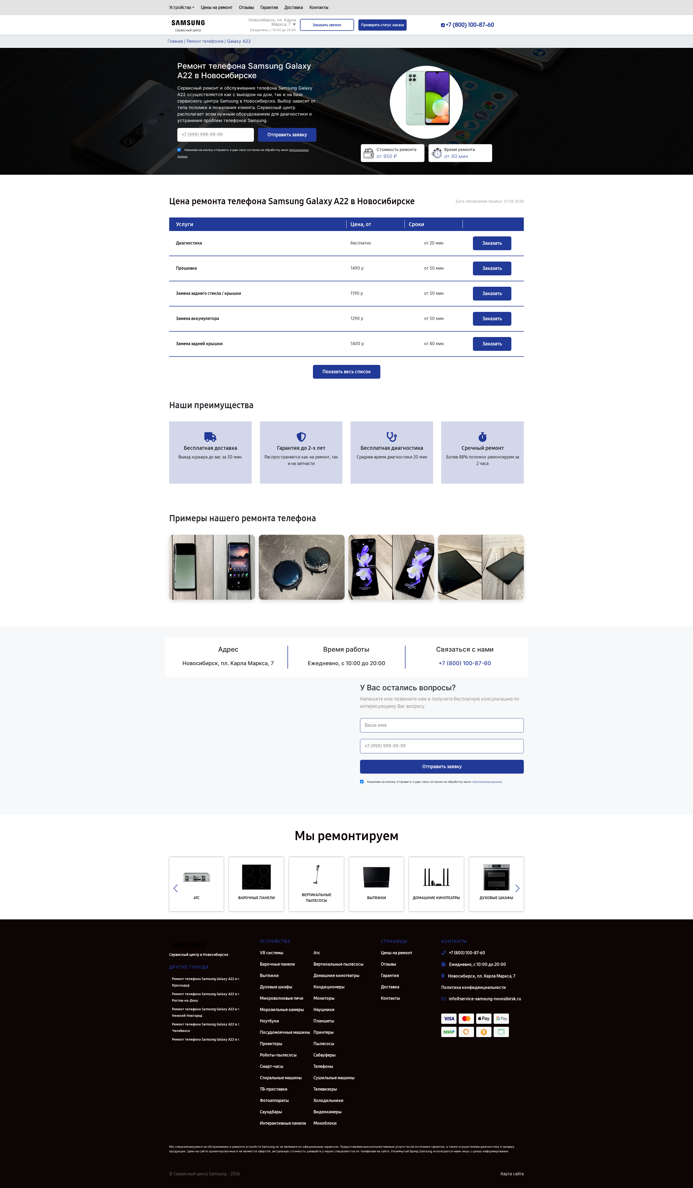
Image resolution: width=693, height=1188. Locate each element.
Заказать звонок (327, 25)
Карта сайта (512, 1173)
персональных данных (487, 782)
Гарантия (269, 7)
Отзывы (246, 7)
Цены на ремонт (217, 7)
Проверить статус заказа (382, 25)
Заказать (492, 243)
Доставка (294, 7)
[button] (175, 888)
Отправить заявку (287, 135)
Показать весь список (346, 372)
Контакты (318, 7)
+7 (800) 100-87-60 (465, 663)
